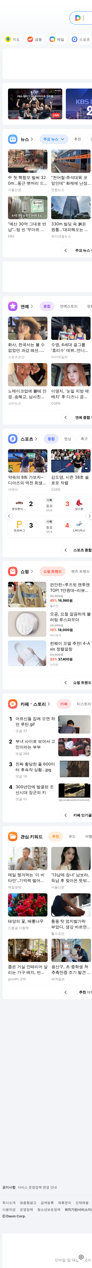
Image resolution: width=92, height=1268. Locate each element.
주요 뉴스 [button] (49, 137)
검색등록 (47, 1203)
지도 (16, 39)
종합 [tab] (46, 306)
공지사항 (9, 1187)
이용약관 (9, 1209)
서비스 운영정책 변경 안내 (37, 1187)
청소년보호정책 (48, 1209)
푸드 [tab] (72, 836)
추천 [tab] (77, 139)
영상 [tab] (67, 438)
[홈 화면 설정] (81, 1257)
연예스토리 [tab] (69, 306)
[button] (21, 139)
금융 (38, 39)
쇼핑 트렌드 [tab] (52, 571)
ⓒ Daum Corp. (14, 1216)
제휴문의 (64, 1203)
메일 (60, 39)
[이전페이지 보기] (9, 516)
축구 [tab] (84, 438)
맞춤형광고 (28, 1203)
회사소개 (9, 1203)
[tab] (54, 139)
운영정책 (26, 1209)
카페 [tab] (63, 704)
